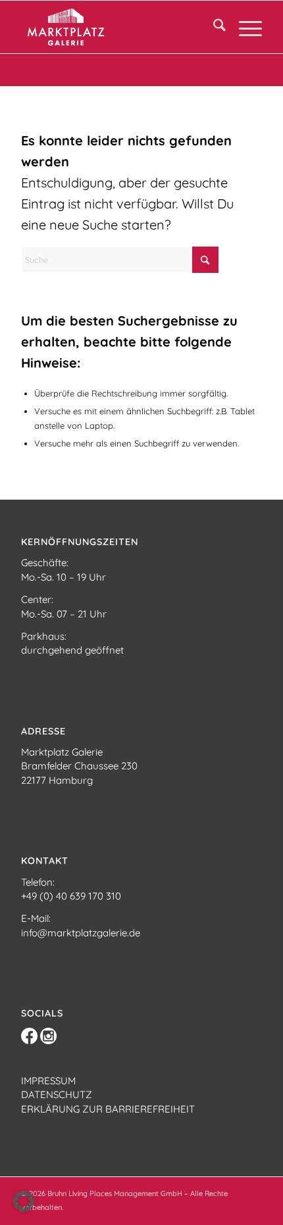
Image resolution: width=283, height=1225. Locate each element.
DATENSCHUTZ (56, 1094)
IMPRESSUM (48, 1080)
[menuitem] (213, 27)
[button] (23, 1201)
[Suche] (213, 27)
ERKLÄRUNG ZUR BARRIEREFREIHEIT (108, 1109)
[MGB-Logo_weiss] (117, 27)
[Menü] (244, 27)
